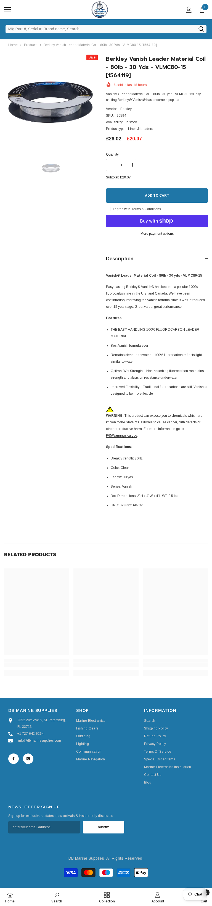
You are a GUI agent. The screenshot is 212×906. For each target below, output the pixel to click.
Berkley (126, 109)
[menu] (7, 9)
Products (30, 45)
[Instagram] (28, 758)
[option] (51, 101)
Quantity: (113, 154)
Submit (103, 827)
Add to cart (157, 195)
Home (13, 45)
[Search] (201, 29)
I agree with (121, 209)
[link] (36, 664)
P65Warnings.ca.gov (121, 435)
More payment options (157, 234)
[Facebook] (13, 758)
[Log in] (189, 10)
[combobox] (101, 29)
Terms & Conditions (146, 209)
